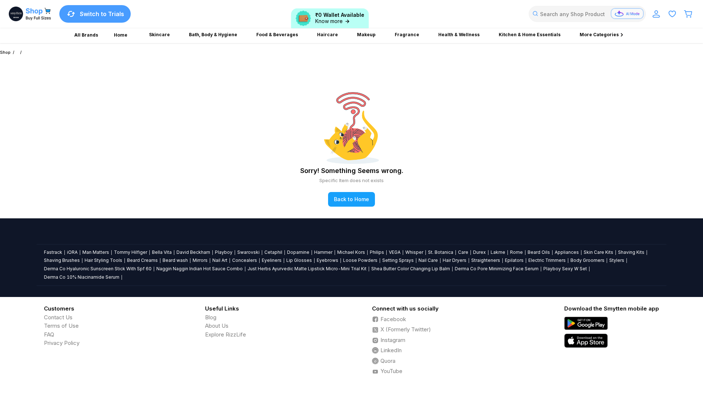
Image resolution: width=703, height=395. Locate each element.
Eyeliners (272, 260)
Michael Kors (351, 252)
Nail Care (428, 260)
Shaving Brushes (62, 260)
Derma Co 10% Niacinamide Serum (81, 277)
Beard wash (175, 260)
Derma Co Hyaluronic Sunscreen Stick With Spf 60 (98, 268)
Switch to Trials (102, 14)
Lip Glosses (299, 260)
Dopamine (298, 252)
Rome (516, 252)
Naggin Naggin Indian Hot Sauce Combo (199, 268)
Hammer (323, 252)
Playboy (224, 252)
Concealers (244, 260)
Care (463, 252)
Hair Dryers (454, 260)
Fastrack (53, 252)
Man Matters (95, 252)
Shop (5, 52)
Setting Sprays (398, 260)
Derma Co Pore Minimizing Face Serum (497, 268)
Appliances (567, 252)
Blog (210, 317)
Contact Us (58, 317)
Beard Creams (142, 260)
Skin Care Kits (598, 252)
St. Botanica (440, 252)
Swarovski (248, 252)
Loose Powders (360, 260)
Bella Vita (162, 252)
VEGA (395, 252)
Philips (377, 252)
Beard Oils (539, 252)
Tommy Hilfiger (130, 252)
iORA (72, 252)
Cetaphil (273, 252)
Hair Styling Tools (103, 260)
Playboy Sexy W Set (565, 268)
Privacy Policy (61, 342)
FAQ (49, 334)
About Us (216, 325)
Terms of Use (61, 325)
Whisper (414, 252)
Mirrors (200, 260)
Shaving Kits (631, 252)
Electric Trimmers (547, 260)
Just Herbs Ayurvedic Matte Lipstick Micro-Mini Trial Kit (307, 268)
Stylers (616, 260)
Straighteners (485, 260)
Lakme (498, 252)
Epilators (514, 260)
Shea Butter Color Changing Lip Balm (410, 268)
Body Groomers (587, 260)
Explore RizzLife (225, 334)
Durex (479, 252)
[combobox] (587, 14)
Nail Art (219, 260)
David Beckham (193, 252)
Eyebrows (327, 260)
